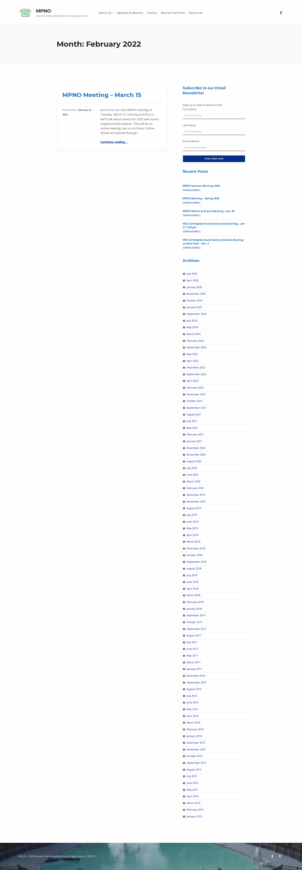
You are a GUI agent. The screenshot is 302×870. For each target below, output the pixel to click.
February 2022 (195, 387)
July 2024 (192, 320)
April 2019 (193, 535)
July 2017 (192, 642)
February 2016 (195, 729)
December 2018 (196, 548)
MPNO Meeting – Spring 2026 (201, 198)
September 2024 (196, 314)
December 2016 (196, 675)
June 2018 (192, 582)
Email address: (191, 141)
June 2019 (192, 521)
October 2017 (194, 622)
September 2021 (196, 407)
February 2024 (195, 340)
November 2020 (196, 454)
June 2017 (192, 649)
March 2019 (193, 541)
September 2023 (196, 347)
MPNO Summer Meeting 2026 (201, 186)
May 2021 (192, 428)
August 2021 (194, 414)
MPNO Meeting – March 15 (101, 94)
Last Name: (189, 125)
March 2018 (193, 595)
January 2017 (194, 669)
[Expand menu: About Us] (113, 13)
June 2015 (192, 783)
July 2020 (192, 468)
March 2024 (193, 334)
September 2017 (196, 629)
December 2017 (196, 615)
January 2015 (194, 816)
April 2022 (193, 381)
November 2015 (196, 749)
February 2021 (195, 434)
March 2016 (193, 722)
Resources (196, 13)
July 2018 (192, 575)
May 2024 (192, 327)
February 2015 (195, 809)
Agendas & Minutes (130, 13)
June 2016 (192, 702)
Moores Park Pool (173, 13)
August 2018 (194, 568)
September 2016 (196, 682)
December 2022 (196, 367)
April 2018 (193, 588)
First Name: (190, 109)
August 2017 (194, 635)
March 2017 (193, 662)
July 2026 (192, 273)
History (152, 13)
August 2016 (194, 689)
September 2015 (196, 763)
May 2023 (192, 354)
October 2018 (194, 555)
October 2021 (194, 401)
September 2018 (196, 561)
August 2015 (194, 769)
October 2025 (194, 300)
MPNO (43, 11)
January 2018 (194, 608)
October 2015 (194, 756)
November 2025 (196, 294)
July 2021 (192, 421)
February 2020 (195, 488)
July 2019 (192, 515)
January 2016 (194, 736)
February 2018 (195, 602)
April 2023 (193, 361)
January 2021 (194, 441)
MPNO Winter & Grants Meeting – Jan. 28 (208, 211)
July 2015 (192, 776)
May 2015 (192, 789)
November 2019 (196, 501)
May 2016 (192, 709)
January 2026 (194, 287)
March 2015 (193, 803)
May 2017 (192, 655)
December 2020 (196, 448)
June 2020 (192, 474)
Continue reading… (113, 142)
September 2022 (196, 374)
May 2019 (192, 528)
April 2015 (193, 796)
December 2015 (196, 742)
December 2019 (196, 495)
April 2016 (193, 716)
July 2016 (192, 696)
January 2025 (194, 307)
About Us (105, 13)
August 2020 (194, 461)
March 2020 (193, 481)
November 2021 (196, 394)
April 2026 (193, 280)
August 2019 (194, 508)
